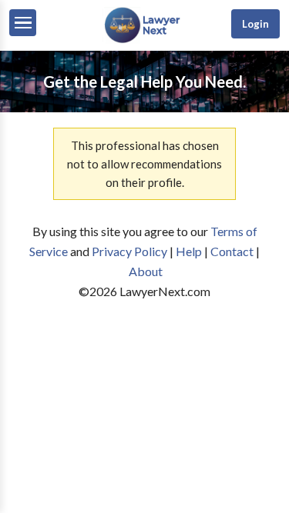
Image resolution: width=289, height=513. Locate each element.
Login (255, 24)
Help (189, 251)
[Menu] (22, 22)
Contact (232, 251)
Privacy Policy (129, 251)
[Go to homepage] (144, 39)
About (146, 271)
